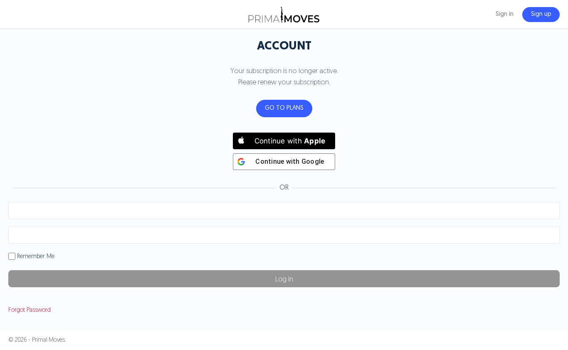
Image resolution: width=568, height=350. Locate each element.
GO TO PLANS (284, 108)
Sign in (505, 14)
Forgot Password (29, 310)
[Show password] (552, 235)
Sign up (541, 14)
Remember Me (34, 257)
